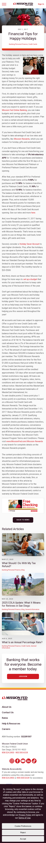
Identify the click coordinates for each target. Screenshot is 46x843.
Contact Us (8, 712)
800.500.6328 (22, 752)
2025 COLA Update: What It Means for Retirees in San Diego (21, 604)
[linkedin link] (28, 760)
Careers (6, 729)
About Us (6, 707)
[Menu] (5, 4)
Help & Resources (11, 723)
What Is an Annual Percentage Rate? (22, 642)
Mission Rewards (22, 139)
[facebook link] (17, 760)
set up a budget (30, 279)
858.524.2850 (8, 752)
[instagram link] (11, 760)
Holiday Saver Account (29, 244)
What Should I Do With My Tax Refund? (19, 565)
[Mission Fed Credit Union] (23, 4)
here (33, 212)
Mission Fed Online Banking (14, 110)
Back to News (23, 520)
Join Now (23, 676)
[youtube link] (23, 760)
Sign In (41, 4)
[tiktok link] (34, 760)
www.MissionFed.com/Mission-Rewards (24, 441)
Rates (5, 718)
